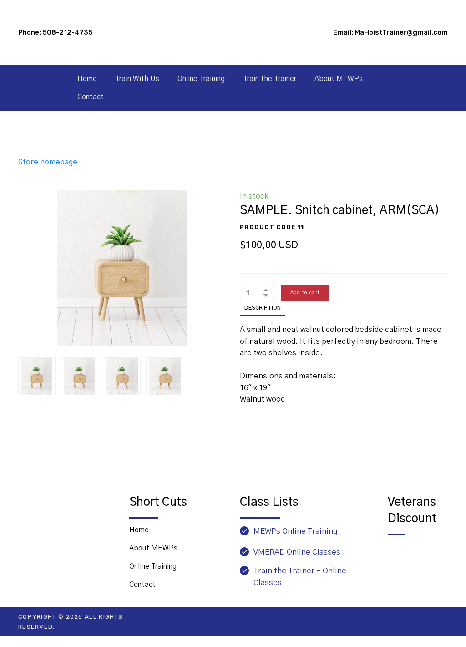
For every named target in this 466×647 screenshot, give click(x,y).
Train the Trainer (269, 78)
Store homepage (47, 162)
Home (87, 78)
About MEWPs (338, 78)
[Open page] (418, 555)
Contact (90, 97)
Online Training (201, 78)
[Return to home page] (67, 511)
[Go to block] (232, 32)
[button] (265, 290)
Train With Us (137, 78)
